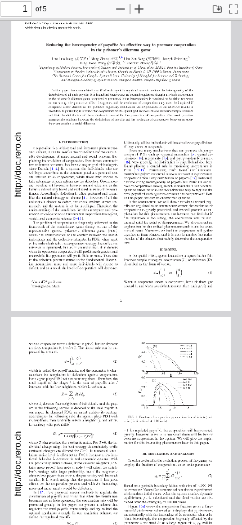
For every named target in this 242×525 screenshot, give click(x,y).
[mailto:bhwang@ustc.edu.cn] (47, 285)
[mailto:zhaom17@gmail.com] (47, 281)
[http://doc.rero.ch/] (18, 166)
